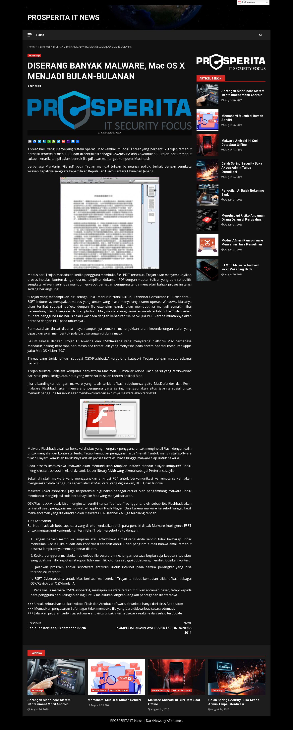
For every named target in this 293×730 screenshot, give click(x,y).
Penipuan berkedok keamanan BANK (57, 625)
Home (40, 34)
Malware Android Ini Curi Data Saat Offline (207, 145)
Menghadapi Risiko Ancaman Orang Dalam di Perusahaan (207, 220)
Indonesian (248, 2)
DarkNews (154, 720)
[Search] (260, 35)
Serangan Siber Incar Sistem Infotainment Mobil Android (207, 95)
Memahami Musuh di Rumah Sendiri (207, 120)
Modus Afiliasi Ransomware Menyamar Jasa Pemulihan (207, 245)
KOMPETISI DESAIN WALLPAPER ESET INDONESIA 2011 (154, 628)
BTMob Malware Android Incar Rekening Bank (207, 270)
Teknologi (34, 55)
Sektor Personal (119, 690)
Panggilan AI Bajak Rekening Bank (207, 195)
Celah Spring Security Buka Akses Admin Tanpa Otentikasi (207, 170)
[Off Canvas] (30, 34)
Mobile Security (160, 690)
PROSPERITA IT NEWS (63, 17)
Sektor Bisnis (99, 690)
